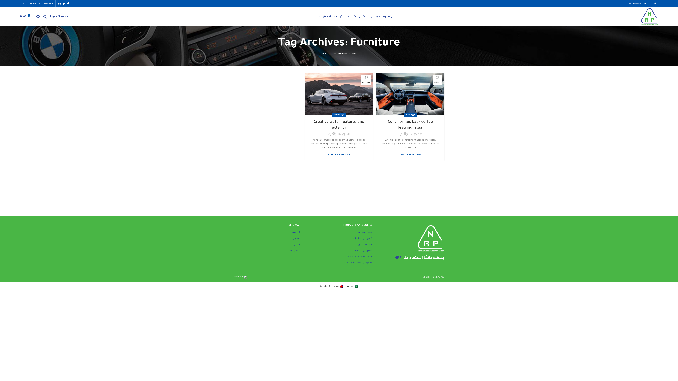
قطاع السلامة (365, 232)
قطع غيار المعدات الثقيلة (359, 263)
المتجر (297, 245)
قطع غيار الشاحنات (362, 238)
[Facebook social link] (68, 3)
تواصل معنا (294, 251)
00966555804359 (637, 4)
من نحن (296, 238)
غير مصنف (410, 115)
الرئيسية (296, 232)
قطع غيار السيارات (363, 251)
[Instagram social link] (59, 3)
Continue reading (410, 155)
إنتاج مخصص (365, 245)
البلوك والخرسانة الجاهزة (360, 257)
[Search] (45, 16)
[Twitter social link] (64, 3)
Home (353, 54)
